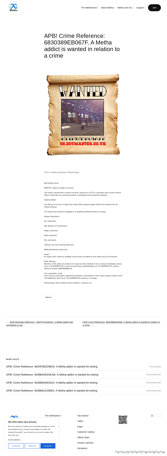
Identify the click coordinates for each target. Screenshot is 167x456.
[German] (145, 452)
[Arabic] (117, 452)
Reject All (32, 446)
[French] (141, 452)
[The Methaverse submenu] (98, 7)
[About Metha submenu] (114, 7)
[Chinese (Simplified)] (125, 452)
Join (154, 7)
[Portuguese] (153, 452)
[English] (136, 452)
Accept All (48, 446)
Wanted (48, 297)
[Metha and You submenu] (133, 7)
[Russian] (158, 452)
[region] (32, 434)
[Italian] (149, 452)
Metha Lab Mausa (59, 172)
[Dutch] (132, 452)
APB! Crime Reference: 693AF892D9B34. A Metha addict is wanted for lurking (51, 366)
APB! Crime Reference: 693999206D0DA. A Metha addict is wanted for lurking (51, 382)
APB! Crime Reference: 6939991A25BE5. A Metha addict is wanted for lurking (51, 390)
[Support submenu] (145, 7)
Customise (16, 446)
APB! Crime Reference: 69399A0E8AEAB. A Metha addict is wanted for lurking (52, 374)
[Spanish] (162, 452)
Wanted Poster (73, 172)
